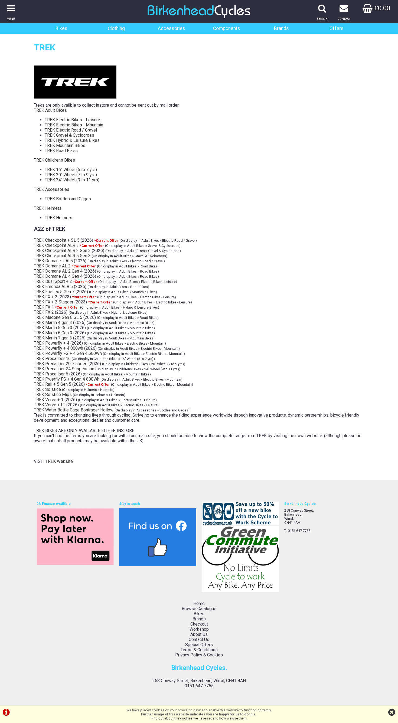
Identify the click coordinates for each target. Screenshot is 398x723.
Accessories (171, 28)
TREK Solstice (47, 389)
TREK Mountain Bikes (65, 145)
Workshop (199, 629)
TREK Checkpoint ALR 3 (56, 245)
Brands (281, 28)
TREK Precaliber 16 (52, 358)
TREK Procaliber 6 (51, 374)
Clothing (116, 28)
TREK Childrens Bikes (54, 160)
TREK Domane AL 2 (52, 266)
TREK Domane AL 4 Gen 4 (58, 276)
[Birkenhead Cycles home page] (199, 20)
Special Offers (199, 644)
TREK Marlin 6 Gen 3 (53, 332)
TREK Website (59, 461)
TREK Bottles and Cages (68, 198)
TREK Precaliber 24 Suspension (64, 368)
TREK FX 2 (44, 312)
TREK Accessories (51, 189)
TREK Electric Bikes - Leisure (72, 119)
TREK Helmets (47, 208)
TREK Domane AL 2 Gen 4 (58, 271)
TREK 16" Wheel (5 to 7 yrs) (71, 169)
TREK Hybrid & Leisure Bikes (72, 140)
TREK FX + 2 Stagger (53, 302)
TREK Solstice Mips (53, 394)
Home (199, 603)
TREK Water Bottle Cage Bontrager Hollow (73, 410)
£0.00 (381, 8)
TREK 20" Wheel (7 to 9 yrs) (71, 174)
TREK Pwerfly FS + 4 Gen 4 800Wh (66, 379)
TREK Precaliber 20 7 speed (60, 363)
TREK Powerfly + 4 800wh (58, 348)
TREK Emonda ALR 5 (53, 286)
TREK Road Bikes (61, 150)
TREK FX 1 (44, 307)
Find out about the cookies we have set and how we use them (199, 718)
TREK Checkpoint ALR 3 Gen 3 (62, 250)
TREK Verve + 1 (48, 399)
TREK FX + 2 (45, 296)
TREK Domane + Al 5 (53, 260)
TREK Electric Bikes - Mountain (74, 124)
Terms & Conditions (199, 649)
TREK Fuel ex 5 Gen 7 (54, 291)
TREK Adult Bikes (50, 110)
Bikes (61, 28)
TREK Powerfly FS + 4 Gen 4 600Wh (68, 353)
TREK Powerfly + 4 (51, 343)
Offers (337, 28)
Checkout (199, 624)
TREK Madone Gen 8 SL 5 (58, 317)
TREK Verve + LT (49, 404)
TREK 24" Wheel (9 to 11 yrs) (72, 179)
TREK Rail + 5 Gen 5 (52, 384)
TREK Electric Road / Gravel (71, 130)
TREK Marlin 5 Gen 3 (53, 327)
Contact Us (199, 639)
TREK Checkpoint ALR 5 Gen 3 (62, 255)
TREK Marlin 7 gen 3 (53, 338)
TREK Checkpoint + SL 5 (57, 240)
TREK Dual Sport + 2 (53, 281)
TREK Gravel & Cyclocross (69, 135)
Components (226, 28)
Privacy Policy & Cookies (199, 654)
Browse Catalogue (199, 608)
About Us (199, 634)
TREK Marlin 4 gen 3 (53, 322)
